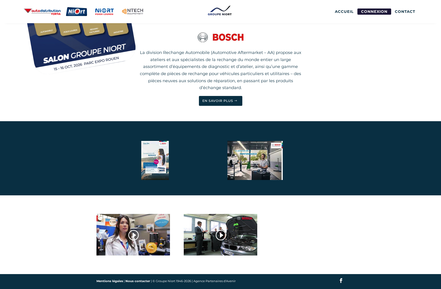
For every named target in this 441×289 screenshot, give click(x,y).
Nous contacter (137, 281)
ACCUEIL (344, 11)
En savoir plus (217, 101)
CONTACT (405, 11)
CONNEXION (374, 11)
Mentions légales (109, 281)
